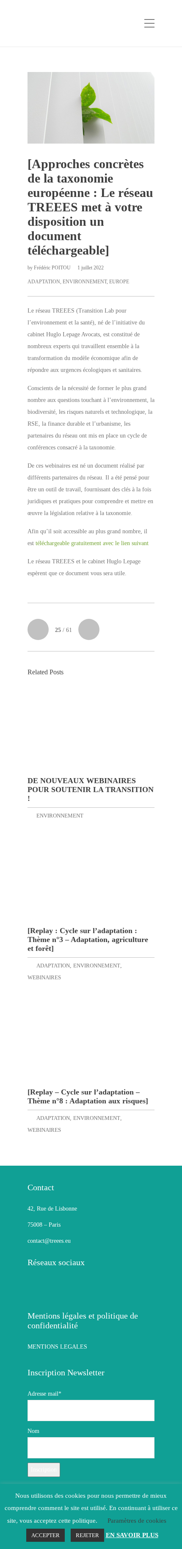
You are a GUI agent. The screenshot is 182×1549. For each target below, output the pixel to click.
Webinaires (44, 977)
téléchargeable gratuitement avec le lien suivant (93, 543)
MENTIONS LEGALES (57, 1347)
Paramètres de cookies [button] (137, 1520)
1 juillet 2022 (90, 268)
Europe (119, 282)
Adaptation (44, 282)
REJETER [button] (87, 1535)
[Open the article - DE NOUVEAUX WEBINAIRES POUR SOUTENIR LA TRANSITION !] (91, 729)
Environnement (85, 282)
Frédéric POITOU (53, 268)
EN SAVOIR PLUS (132, 1535)
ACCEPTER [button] (45, 1535)
